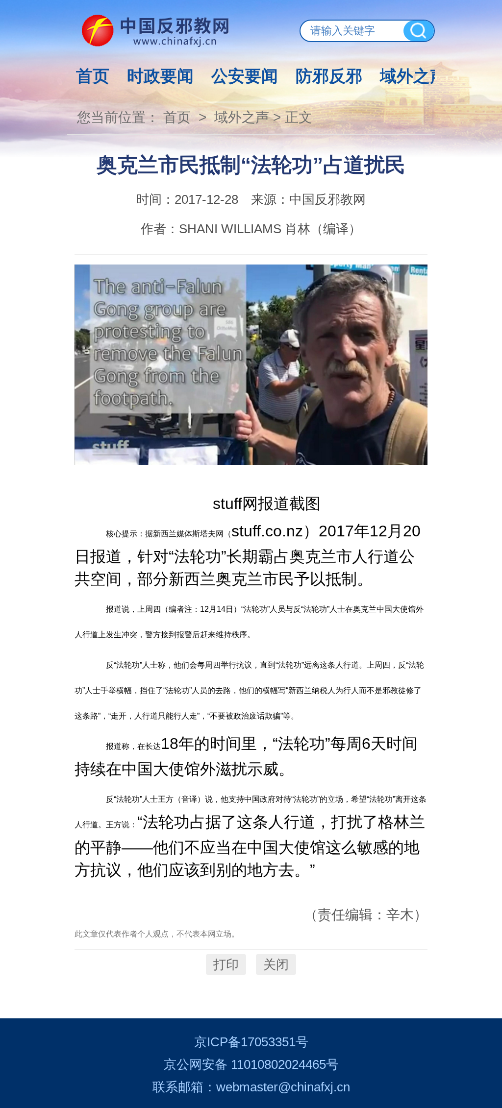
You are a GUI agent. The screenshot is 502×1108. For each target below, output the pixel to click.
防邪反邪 (329, 76)
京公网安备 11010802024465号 (251, 1064)
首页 (92, 76)
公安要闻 (244, 76)
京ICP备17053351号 (251, 1042)
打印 (226, 964)
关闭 (276, 964)
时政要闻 (160, 76)
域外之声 (413, 76)
